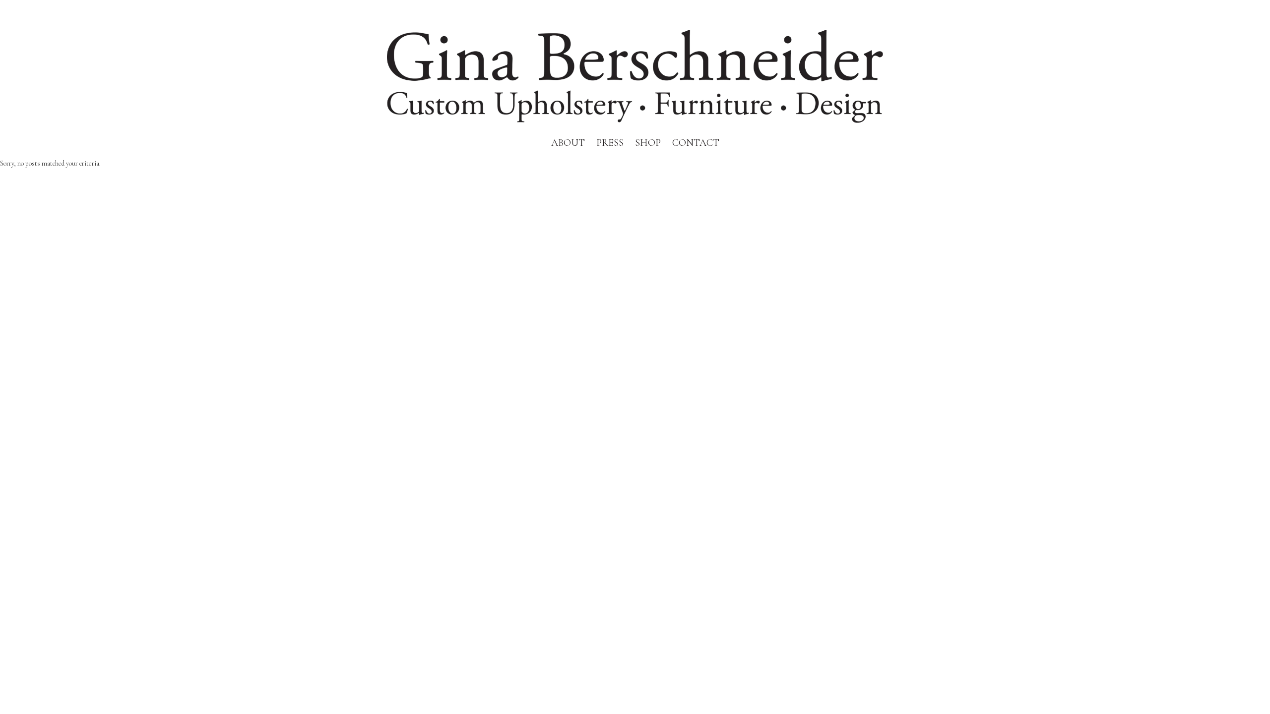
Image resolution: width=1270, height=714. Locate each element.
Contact (695, 143)
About (568, 143)
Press (610, 143)
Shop (648, 143)
